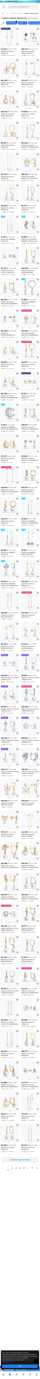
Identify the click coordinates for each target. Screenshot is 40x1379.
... (28, 1168)
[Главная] (2, 13)
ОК (20, 1366)
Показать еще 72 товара (20, 1160)
